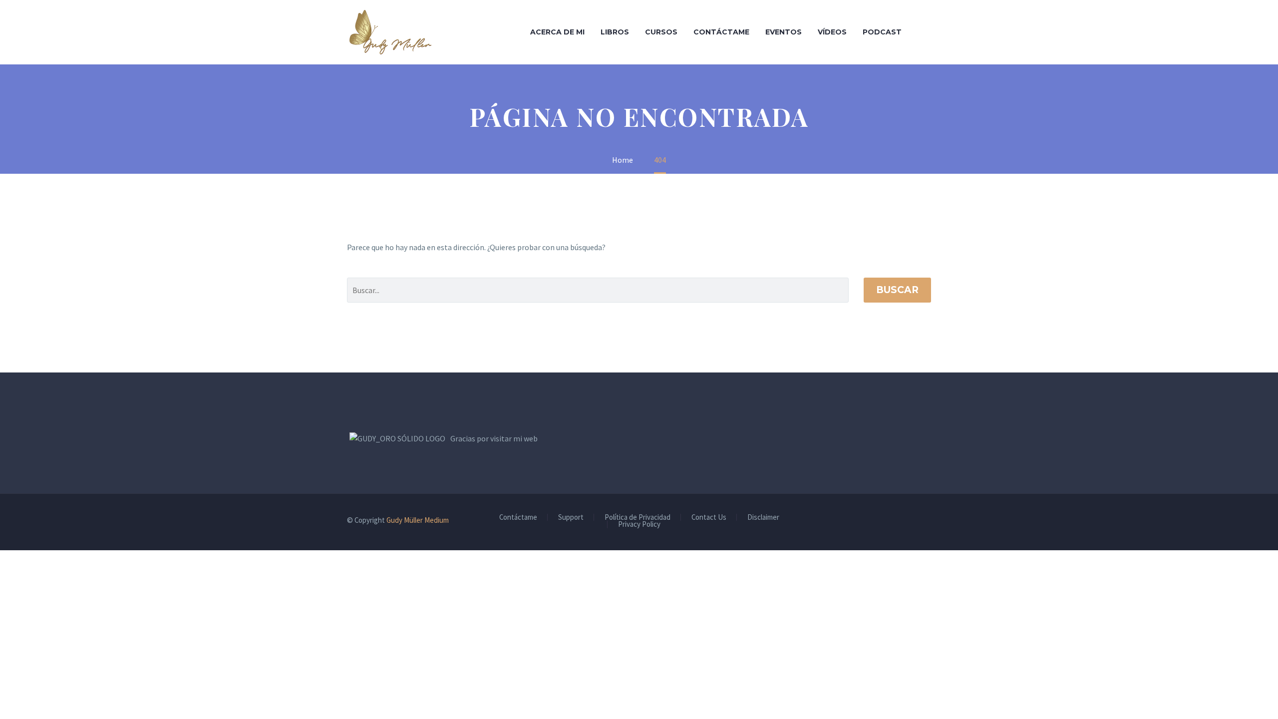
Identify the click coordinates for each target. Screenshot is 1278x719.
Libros (615, 31)
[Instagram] (915, 521)
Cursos (661, 31)
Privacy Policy (639, 524)
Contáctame (721, 31)
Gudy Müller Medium (417, 520)
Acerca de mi (557, 31)
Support (571, 517)
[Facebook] (902, 521)
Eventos (783, 31)
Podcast (882, 31)
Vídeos (832, 31)
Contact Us (708, 517)
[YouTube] (928, 521)
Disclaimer (763, 517)
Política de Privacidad (637, 517)
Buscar (897, 290)
